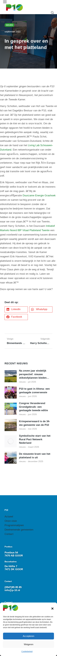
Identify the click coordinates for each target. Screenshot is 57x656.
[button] (52, 608)
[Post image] (11, 376)
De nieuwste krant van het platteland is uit (34, 455)
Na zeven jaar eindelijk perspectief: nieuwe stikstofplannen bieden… (34, 374)
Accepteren (28, 636)
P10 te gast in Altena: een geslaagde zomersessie (34, 390)
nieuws (22, 382)
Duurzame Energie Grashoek (39, 195)
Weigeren (28, 644)
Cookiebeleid (27, 651)
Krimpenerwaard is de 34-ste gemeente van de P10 (34, 423)
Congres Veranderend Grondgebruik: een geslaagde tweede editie (33, 407)
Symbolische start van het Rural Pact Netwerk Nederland (34, 439)
